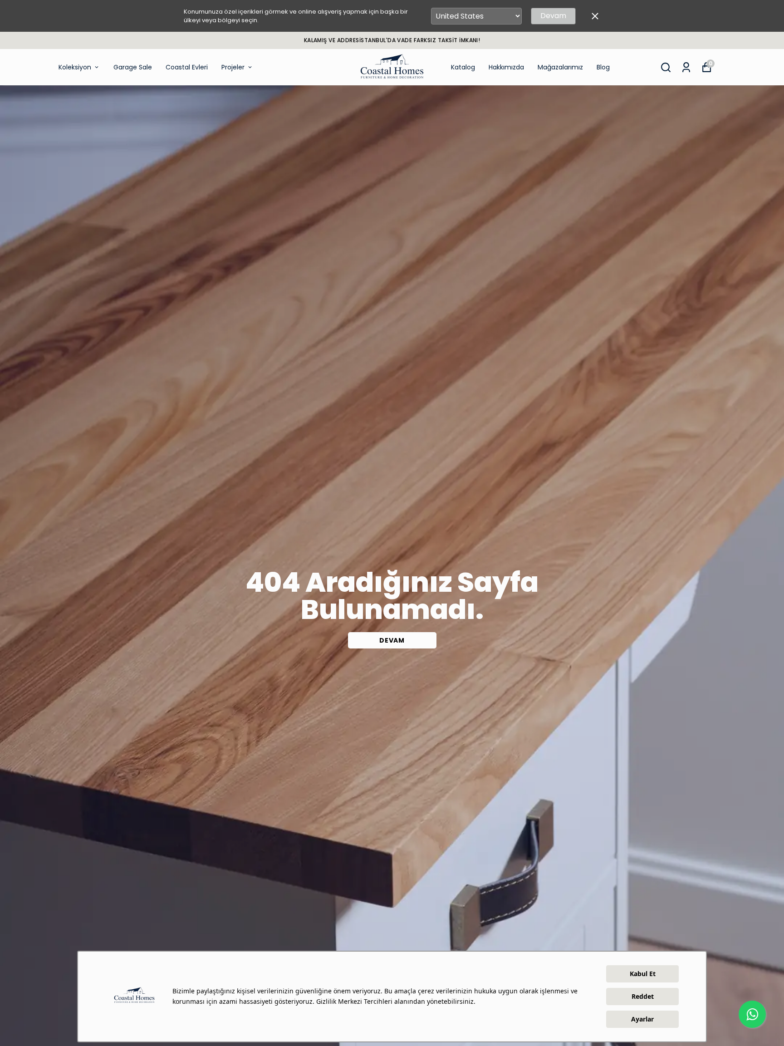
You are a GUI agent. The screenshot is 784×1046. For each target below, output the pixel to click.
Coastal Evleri (187, 67)
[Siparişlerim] (686, 67)
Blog (603, 67)
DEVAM (392, 640)
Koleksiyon (75, 67)
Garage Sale (132, 67)
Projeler (233, 67)
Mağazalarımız (560, 67)
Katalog (463, 67)
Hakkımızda (506, 67)
